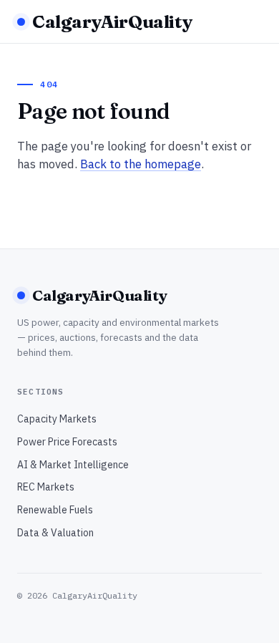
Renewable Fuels (55, 509)
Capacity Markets (57, 418)
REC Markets (45, 486)
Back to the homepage (140, 164)
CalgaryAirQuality (112, 21)
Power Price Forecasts (67, 441)
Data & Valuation (55, 532)
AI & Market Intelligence (73, 464)
